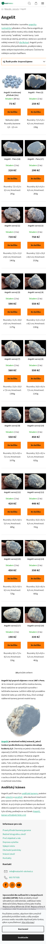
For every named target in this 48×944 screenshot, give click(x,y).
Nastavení (23, 929)
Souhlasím (23, 937)
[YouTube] (19, 885)
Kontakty (7, 858)
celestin (9, 797)
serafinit (19, 797)
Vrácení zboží (9, 854)
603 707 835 (14, 877)
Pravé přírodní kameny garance (17, 830)
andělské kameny (30, 793)
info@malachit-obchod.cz (21, 871)
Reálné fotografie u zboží (14, 834)
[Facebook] (6, 885)
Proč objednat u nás (12, 838)
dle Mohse (23, 42)
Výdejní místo (9, 846)
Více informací (27, 922)
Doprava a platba (10, 842)
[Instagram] (12, 885)
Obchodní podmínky (12, 850)
